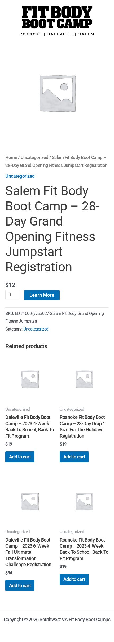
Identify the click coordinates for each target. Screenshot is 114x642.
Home (11, 157)
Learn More (41, 295)
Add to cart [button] (20, 457)
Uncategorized (35, 157)
